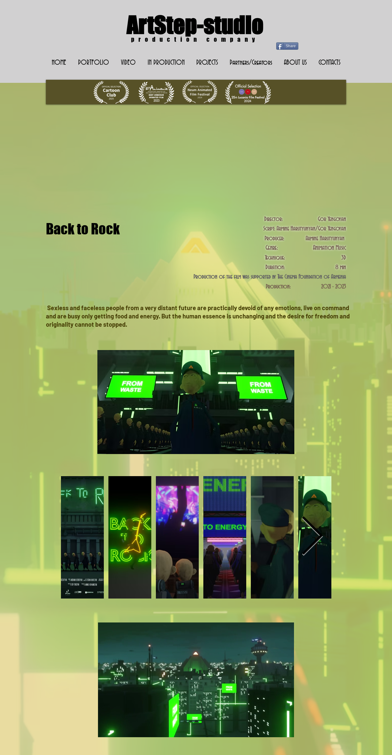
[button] (166, 63)
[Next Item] (312, 537)
